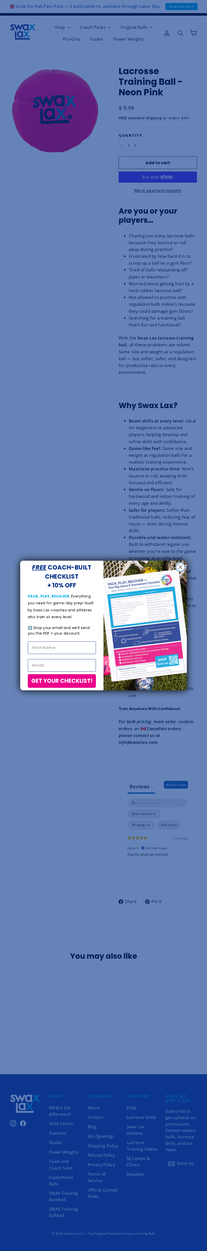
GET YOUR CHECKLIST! (62, 681)
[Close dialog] (180, 567)
